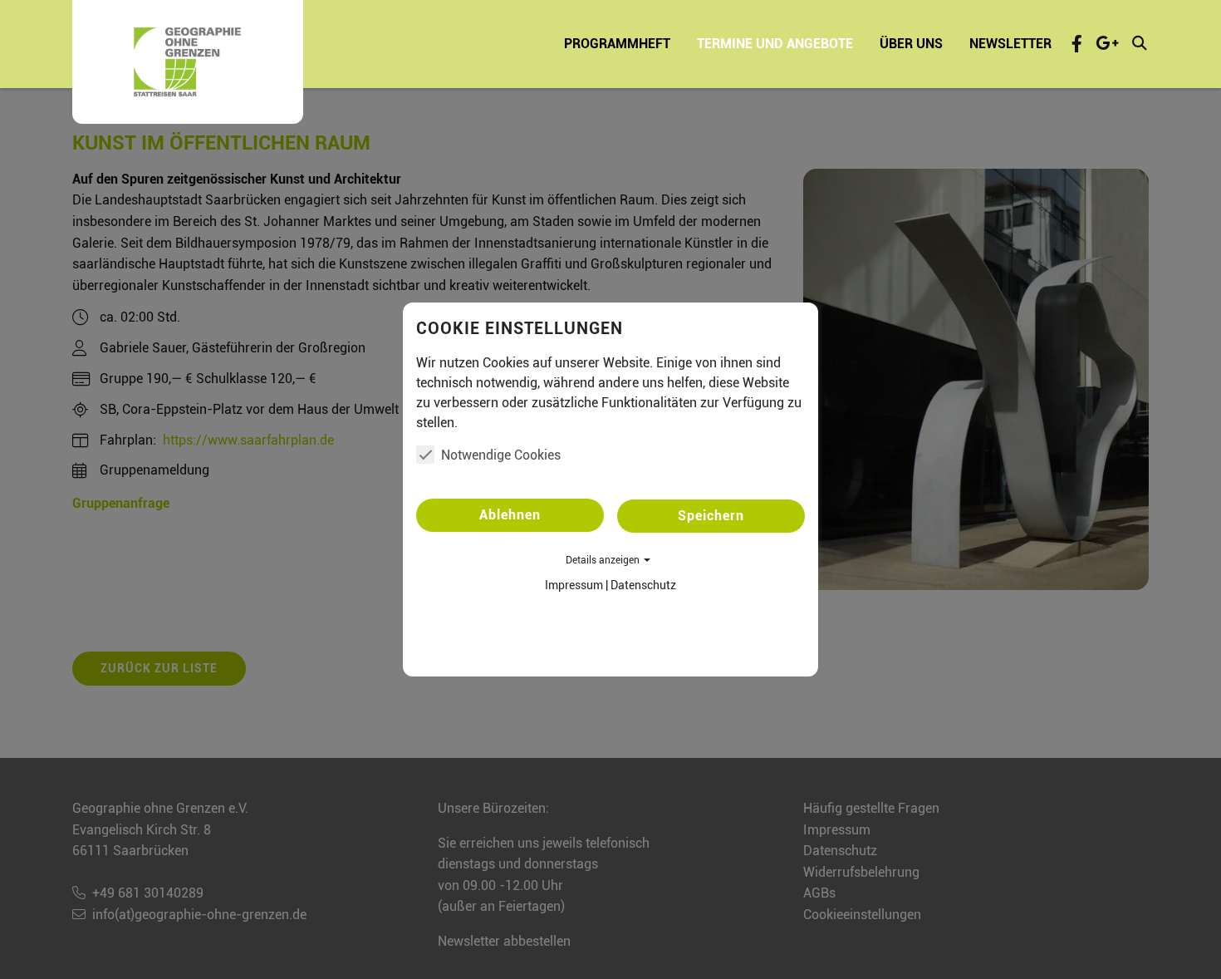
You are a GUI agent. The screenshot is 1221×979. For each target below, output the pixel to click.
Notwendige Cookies (501, 455)
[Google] (1107, 43)
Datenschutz (643, 585)
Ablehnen (510, 515)
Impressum (574, 585)
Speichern (711, 516)
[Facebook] (1076, 43)
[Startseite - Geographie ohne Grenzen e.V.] (187, 62)
